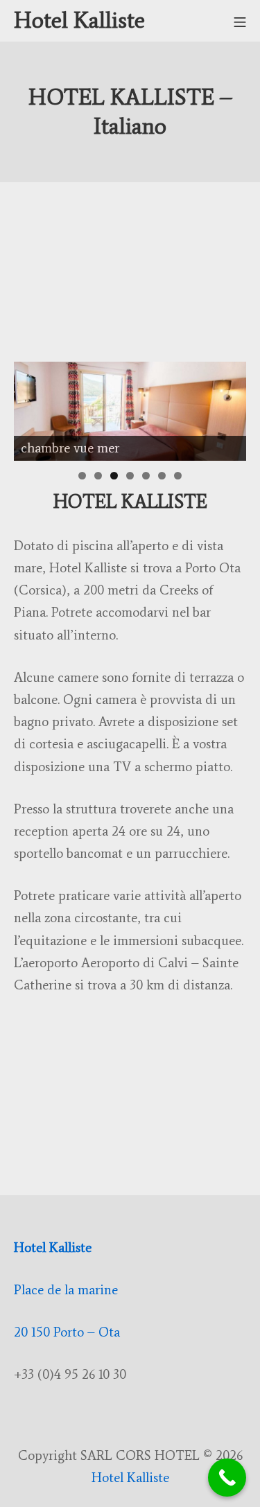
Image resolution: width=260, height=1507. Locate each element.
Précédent (31, 407)
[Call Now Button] (227, 1477)
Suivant (228, 407)
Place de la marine (66, 1290)
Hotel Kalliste (54, 1247)
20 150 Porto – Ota (67, 1332)
